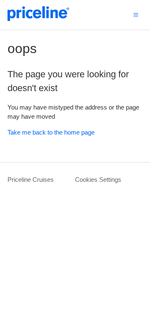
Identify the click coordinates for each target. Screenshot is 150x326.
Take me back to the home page (51, 132)
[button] (135, 14)
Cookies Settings (98, 179)
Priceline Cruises (31, 179)
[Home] (38, 19)
